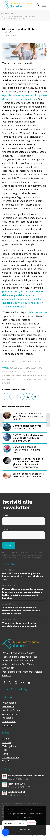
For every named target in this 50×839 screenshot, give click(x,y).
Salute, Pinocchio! (16, 792)
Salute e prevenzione (24, 379)
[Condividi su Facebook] (6, 396)
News (5, 753)
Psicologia (7, 717)
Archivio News (8, 13)
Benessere (8, 706)
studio (6, 383)
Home (5, 738)
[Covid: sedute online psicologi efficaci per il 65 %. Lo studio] (2, 420)
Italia (26, 368)
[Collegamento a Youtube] (44, 836)
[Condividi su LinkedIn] (28, 396)
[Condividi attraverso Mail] (35, 396)
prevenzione (17, 371)
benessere (15, 368)
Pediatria (7, 725)
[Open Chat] (5, 832)
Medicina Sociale (11, 710)
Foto (4, 749)
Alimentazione (10, 36)
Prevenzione (9, 702)
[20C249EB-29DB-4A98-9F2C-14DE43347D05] (24, 51)
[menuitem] (36, 5)
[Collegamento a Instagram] (40, 836)
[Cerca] (36, 5)
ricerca (42, 375)
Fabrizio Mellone (38, 312)
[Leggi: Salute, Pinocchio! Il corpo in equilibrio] (4, 776)
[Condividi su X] (13, 396)
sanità (42, 379)
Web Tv (6, 761)
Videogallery (9, 746)
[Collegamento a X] (32, 836)
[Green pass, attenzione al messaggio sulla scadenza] (48, 420)
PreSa (5, 371)
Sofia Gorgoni (33, 362)
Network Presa (10, 757)
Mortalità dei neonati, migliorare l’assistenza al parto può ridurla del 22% (23, 576)
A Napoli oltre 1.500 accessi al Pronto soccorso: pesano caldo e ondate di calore (21, 610)
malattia (36, 368)
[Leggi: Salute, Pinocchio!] (4, 793)
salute (6, 379)
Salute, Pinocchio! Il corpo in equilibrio (26, 775)
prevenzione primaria (24, 375)
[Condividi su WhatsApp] (20, 396)
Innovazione (9, 721)
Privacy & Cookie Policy (15, 689)
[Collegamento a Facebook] (36, 836)
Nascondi (31, 823)
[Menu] (42, 5)
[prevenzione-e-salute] (19, 5)
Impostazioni (25, 829)
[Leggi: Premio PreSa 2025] (4, 784)
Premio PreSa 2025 (17, 784)
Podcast (6, 742)
